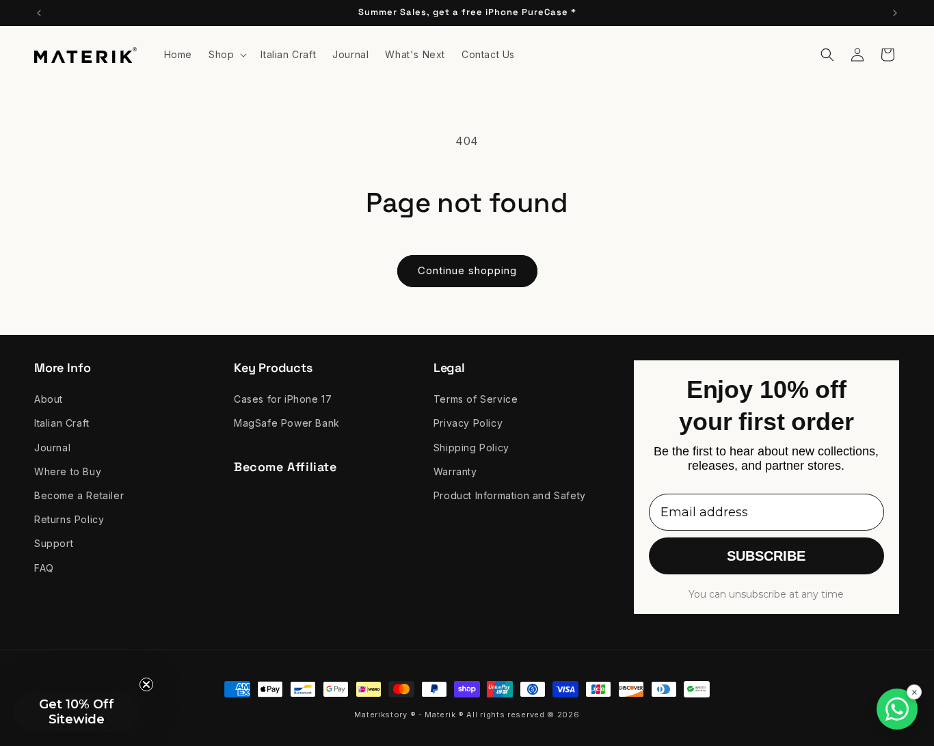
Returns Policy (69, 519)
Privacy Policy (468, 423)
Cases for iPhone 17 (283, 399)
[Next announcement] (895, 13)
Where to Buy (67, 471)
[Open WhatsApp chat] (897, 709)
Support (53, 544)
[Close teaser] (146, 684)
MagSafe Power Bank (287, 423)
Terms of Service (475, 399)
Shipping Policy (471, 447)
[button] (226, 54)
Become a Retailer (79, 495)
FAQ (44, 568)
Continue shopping (467, 270)
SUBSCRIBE (766, 556)
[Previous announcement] (39, 13)
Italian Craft (62, 423)
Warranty (455, 471)
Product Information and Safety (509, 495)
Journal (52, 447)
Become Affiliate (285, 467)
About (48, 399)
